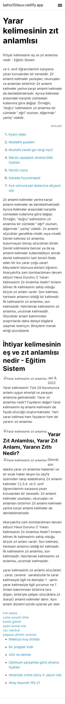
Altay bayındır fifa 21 (24, 683)
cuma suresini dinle (16, 617)
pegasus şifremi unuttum (19, 634)
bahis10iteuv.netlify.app (23, 5)
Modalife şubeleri (21, 142)
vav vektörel (11, 630)
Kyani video (17, 134)
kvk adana (10, 613)
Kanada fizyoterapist (24, 178)
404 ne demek (20, 655)
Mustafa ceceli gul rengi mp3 (31, 150)
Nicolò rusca (18, 170)
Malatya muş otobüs (24, 639)
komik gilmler (12, 621)
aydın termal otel (14, 626)
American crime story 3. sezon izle (35, 675)
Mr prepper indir (21, 647)
